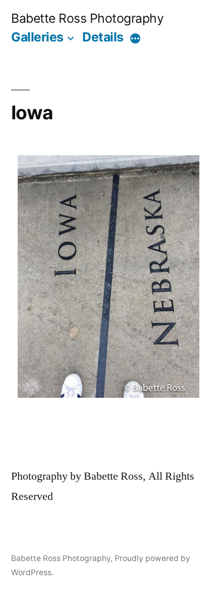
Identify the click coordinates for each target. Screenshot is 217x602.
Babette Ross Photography (87, 18)
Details (103, 36)
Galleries (37, 36)
